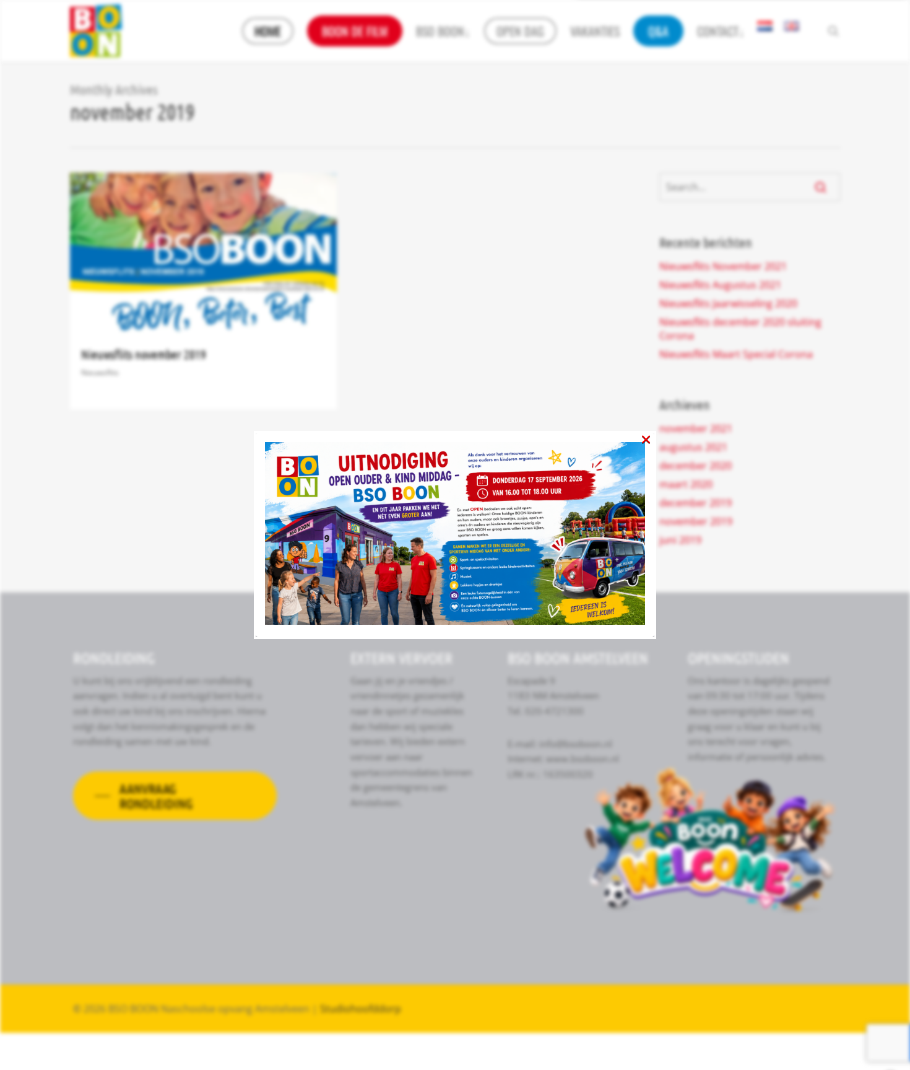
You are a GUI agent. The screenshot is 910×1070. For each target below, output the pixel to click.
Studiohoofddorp (360, 1009)
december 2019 (695, 503)
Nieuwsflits (100, 372)
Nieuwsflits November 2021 (723, 266)
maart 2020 (686, 484)
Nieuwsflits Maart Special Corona (736, 354)
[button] (175, 796)
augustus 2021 (693, 447)
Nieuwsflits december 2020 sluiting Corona (740, 328)
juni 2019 (680, 540)
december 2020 (695, 465)
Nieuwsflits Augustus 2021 (720, 285)
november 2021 (695, 428)
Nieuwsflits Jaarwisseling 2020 (728, 303)
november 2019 (695, 521)
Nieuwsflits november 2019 (143, 354)
